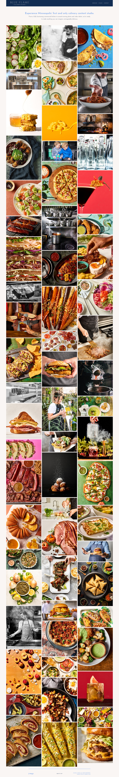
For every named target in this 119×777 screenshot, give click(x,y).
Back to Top (59, 773)
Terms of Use (87, 774)
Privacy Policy (80, 774)
